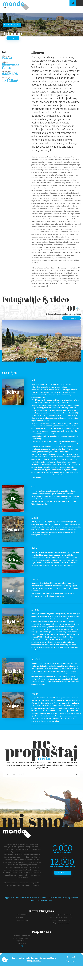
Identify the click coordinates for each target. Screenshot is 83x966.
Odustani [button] (71, 957)
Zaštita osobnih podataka (41, 900)
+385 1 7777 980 (22, 915)
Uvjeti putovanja (54, 898)
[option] (41, 341)
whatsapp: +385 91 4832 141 (61, 917)
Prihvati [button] (71, 962)
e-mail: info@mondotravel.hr (61, 915)
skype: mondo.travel (60, 923)
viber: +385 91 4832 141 (61, 920)
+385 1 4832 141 (22, 920)
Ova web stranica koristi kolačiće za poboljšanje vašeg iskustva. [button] (34, 959)
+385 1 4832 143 (22, 917)
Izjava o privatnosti (70, 898)
